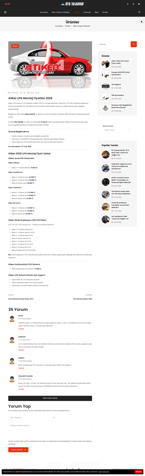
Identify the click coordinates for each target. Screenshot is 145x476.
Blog (96, 12)
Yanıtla (21, 329)
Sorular (105, 12)
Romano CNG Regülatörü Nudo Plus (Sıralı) (122, 106)
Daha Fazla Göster (50, 398)
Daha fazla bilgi (103, 472)
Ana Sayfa (44, 12)
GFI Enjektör (116, 84)
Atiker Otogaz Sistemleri (81, 26)
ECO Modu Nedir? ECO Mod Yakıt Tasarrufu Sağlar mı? (120, 152)
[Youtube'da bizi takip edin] (139, 4)
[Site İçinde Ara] (139, 12)
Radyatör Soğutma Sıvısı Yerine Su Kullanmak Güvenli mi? (122, 166)
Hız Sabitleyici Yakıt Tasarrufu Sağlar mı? (120, 217)
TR (8, 4)
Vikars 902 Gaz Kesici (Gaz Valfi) (120, 62)
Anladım (138, 472)
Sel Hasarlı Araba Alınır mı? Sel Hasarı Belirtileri (121, 192)
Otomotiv (87, 12)
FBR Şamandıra (118, 95)
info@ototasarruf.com (119, 469)
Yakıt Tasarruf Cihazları (61, 12)
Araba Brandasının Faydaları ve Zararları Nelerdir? (120, 205)
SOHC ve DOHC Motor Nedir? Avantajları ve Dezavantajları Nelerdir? (121, 180)
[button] (13, 12)
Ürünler (76, 12)
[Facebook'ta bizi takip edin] (128, 4)
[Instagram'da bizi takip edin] (133, 4)
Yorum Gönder (17, 450)
